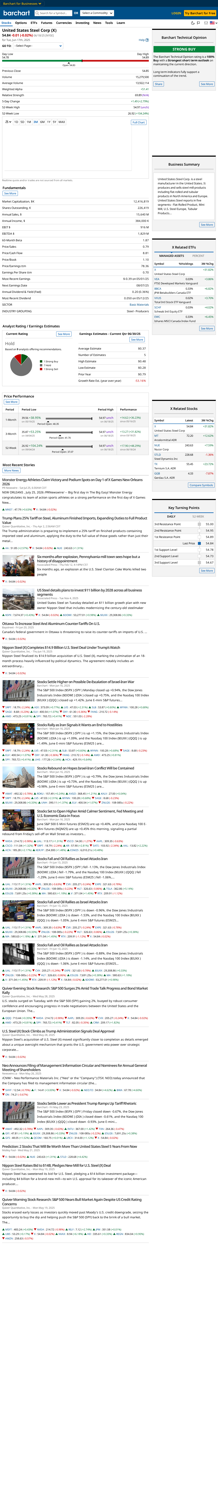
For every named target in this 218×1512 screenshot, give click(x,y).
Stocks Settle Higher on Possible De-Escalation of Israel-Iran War (85, 682)
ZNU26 (106, 802)
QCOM (38, 1138)
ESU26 (9, 893)
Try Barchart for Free (200, 13)
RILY (71, 1229)
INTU (70, 1129)
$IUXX (104, 615)
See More (10, 193)
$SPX (8, 615)
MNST (9, 509)
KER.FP (40, 850)
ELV (35, 712)
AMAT (8, 793)
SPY (38, 716)
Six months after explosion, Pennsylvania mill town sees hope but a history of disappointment (88, 559)
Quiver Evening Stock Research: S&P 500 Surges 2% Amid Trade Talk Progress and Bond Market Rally (75, 990)
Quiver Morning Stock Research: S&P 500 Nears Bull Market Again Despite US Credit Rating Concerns (72, 1201)
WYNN (124, 707)
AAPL (99, 841)
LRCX (70, 1138)
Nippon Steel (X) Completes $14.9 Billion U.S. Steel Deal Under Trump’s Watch (61, 647)
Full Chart (139, 122)
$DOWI (67, 615)
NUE (59, 548)
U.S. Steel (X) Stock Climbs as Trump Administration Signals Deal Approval (58, 1031)
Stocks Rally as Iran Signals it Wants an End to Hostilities (79, 725)
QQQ (8, 1018)
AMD (8, 716)
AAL (125, 845)
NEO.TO (88, 1090)
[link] (144, 40)
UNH (44, 802)
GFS (7, 1138)
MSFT (8, 1229)
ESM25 (74, 850)
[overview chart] (75, 150)
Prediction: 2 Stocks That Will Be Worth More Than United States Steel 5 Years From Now (69, 1146)
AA (7, 548)
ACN (8, 850)
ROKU (40, 793)
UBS (7, 1234)
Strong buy (184, 49)
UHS (37, 759)
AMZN (9, 1238)
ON (7, 1094)
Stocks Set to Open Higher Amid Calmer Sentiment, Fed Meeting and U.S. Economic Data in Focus (90, 813)
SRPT (8, 707)
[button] (213, 23)
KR (67, 845)
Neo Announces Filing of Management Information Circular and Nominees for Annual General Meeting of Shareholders (74, 1067)
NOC (69, 716)
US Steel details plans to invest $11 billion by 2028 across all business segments (89, 592)
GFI (7, 1133)
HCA (68, 759)
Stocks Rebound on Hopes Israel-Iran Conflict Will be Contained (85, 768)
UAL (39, 841)
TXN (101, 1129)
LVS (66, 707)
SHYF (8, 1090)
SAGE (8, 712)
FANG (94, 712)
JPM (98, 1229)
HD (89, 1234)
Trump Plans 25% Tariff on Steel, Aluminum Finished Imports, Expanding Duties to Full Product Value (74, 520)
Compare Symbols (201, 485)
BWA (119, 1090)
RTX (100, 893)
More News (11, 470)
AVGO (72, 793)
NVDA (8, 841)
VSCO (70, 841)
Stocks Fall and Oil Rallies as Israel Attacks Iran (72, 859)
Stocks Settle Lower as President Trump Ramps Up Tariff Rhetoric (86, 1103)
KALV (104, 793)
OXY (65, 712)
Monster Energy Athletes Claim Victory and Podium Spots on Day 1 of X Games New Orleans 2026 (72, 482)
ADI (36, 707)
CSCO (8, 845)
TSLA (109, 888)
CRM (96, 1022)
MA (44, 893)
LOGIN (176, 13)
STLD (63, 1157)
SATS (96, 845)
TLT (68, 1022)
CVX (68, 884)
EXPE (98, 884)
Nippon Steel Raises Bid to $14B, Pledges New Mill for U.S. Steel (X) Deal (56, 1165)
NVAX (62, 1234)
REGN (119, 1234)
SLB (94, 707)
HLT (79, 888)
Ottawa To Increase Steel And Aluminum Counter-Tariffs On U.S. (51, 624)
